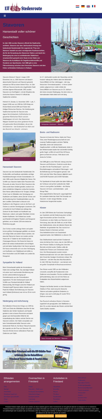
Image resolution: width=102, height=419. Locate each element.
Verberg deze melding (45, 416)
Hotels (30, 386)
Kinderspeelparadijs (84, 385)
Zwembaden (82, 400)
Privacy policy (61, 416)
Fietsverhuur (82, 378)
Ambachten (81, 393)
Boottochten (57, 396)
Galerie (80, 395)
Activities (56, 389)
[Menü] (5, 15)
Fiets (5, 386)
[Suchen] (98, 6)
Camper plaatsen (34, 401)
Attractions (56, 386)
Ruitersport (81, 380)
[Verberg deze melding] (100, 412)
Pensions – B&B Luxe (35, 389)
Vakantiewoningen (34, 394)
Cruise (6, 401)
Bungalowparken (33, 396)
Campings (31, 399)
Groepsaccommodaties (36, 391)
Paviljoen (56, 394)
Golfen (55, 401)
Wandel (6, 389)
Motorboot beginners (10, 394)
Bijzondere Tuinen (84, 383)
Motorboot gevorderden (11, 396)
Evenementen (82, 398)
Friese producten (83, 390)
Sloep (5, 399)
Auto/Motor (7, 391)
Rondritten (56, 399)
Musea (55, 391)
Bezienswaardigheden (85, 388)
